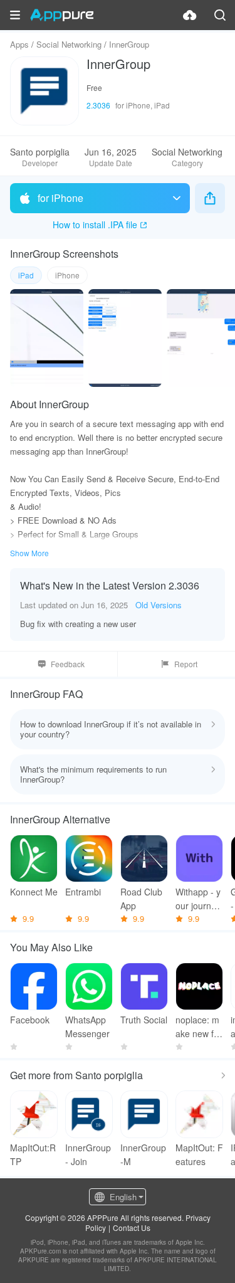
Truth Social (143, 1019)
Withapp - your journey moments (198, 898)
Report (185, 663)
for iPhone (60, 198)
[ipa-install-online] (190, 15)
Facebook (30, 1019)
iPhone (67, 275)
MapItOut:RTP (33, 1154)
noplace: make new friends (197, 1026)
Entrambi (83, 891)
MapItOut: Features (199, 1154)
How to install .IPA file (95, 224)
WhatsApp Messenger (87, 1026)
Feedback (68, 663)
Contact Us (131, 1227)
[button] (15, 15)
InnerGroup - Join (88, 1154)
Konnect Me (34, 891)
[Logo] (61, 15)
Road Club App (141, 898)
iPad (26, 275)
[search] (220, 15)
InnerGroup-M (143, 1154)
